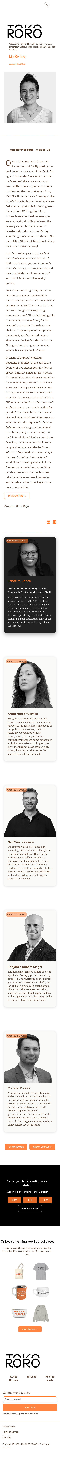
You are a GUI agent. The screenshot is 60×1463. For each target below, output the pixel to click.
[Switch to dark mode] (46, 4)
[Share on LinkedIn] (48, 522)
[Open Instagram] (54, 523)
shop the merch (30, 1329)
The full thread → (17, 495)
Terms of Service (10, 1432)
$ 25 (30, 1199)
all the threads (16, 1146)
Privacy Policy (32, 1414)
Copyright (7, 1437)
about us (31, 1376)
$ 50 (14, 1199)
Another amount (30, 1208)
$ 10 (46, 1199)
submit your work (42, 1146)
